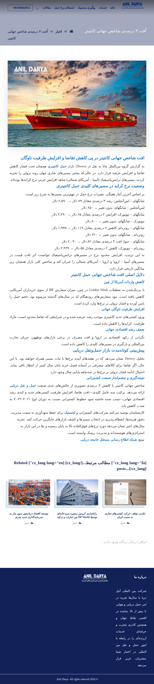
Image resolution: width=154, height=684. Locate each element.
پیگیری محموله (86, 7)
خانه (112, 7)
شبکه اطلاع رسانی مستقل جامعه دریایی (108, 439)
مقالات (47, 7)
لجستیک (69, 412)
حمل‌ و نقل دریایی (23, 385)
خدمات (103, 7)
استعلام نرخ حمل (64, 7)
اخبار (123, 523)
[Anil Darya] (71, 31)
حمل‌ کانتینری (57, 166)
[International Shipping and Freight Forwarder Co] (132, 6)
